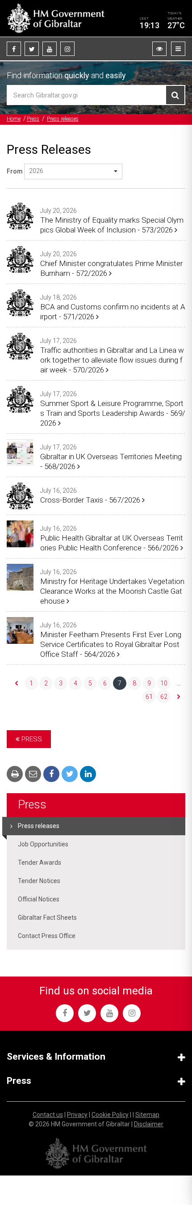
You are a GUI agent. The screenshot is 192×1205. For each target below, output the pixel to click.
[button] (73, 171)
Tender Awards (39, 862)
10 (163, 683)
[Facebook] (14, 49)
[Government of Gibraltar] (56, 18)
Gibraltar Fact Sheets (47, 917)
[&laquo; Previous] (16, 683)
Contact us (48, 1114)
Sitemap (147, 1114)
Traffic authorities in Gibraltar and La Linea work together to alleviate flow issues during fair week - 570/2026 (112, 360)
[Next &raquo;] (178, 696)
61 (149, 696)
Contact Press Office (46, 935)
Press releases (63, 119)
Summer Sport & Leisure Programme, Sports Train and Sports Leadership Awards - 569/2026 (112, 413)
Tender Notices (39, 880)
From (15, 171)
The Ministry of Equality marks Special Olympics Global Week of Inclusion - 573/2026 (112, 225)
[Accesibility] (159, 49)
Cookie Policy (110, 1114)
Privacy (77, 1114)
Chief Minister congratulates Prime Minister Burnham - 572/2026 (111, 268)
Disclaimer (148, 1124)
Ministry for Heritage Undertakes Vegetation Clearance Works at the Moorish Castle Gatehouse (112, 591)
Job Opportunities (43, 844)
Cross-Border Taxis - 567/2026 (91, 499)
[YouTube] (49, 49)
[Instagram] (67, 49)
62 (163, 696)
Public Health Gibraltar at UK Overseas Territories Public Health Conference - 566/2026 (111, 542)
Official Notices (38, 899)
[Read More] (20, 216)
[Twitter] (32, 49)
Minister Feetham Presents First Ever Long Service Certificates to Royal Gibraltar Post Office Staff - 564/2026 (110, 644)
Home (14, 119)
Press (33, 119)
